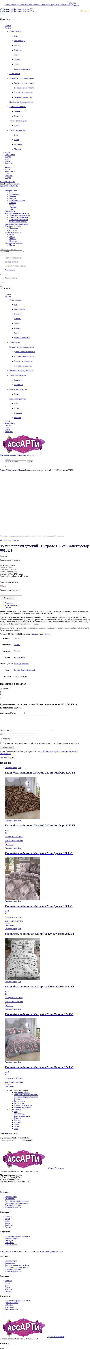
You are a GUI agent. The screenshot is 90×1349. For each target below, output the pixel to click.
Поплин (17, 45)
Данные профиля (11, 1238)
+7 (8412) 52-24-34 (7, 182)
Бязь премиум (19, 41)
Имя (2, 734)
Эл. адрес (4, 739)
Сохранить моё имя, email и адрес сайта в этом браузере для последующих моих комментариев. (41, 743)
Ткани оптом (14, 74)
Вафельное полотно (22, 69)
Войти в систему (11, 262)
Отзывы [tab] (8, 607)
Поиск (7, 459)
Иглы (16, 135)
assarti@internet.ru (13, 184)
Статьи (7, 161)
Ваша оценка (5, 713)
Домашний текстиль (17, 107)
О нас (7, 159)
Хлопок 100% (19, 657)
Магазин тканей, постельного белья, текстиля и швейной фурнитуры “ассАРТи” (37, 5)
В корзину (7, 598)
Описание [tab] (9, 603)
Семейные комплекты (23, 97)
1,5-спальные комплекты (24, 88)
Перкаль (17, 50)
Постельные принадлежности (21, 102)
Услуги (7, 152)
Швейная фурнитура (17, 130)
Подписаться (27, 1140)
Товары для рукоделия (18, 121)
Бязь (15, 36)
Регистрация (10, 270)
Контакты (9, 163)
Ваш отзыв (4, 730)
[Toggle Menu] (1, 22)
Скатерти (18, 111)
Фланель (17, 60)
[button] (5, 20)
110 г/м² (17, 645)
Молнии (17, 149)
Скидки (8, 157)
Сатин (16, 55)
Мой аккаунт (74, 5)
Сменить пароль (11, 1245)
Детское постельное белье (24, 83)
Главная (8, 26)
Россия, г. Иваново (21, 664)
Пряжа (16, 126)
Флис (16, 64)
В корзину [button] (10, 845)
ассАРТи (5, 1252)
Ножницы (18, 144)
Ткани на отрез (15, 31)
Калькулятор (10, 155)
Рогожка (12, 203)
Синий (32, 670)
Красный (24, 670)
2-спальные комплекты (23, 93)
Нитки (16, 140)
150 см (16, 638)
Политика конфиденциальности (17, 1236)
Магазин (72, 3)
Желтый (17, 670)
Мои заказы (9, 1243)
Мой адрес (9, 1241)
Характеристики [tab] (11, 605)
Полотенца (18, 116)
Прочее (17, 1099)
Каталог (8, 28)
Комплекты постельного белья (21, 78)
